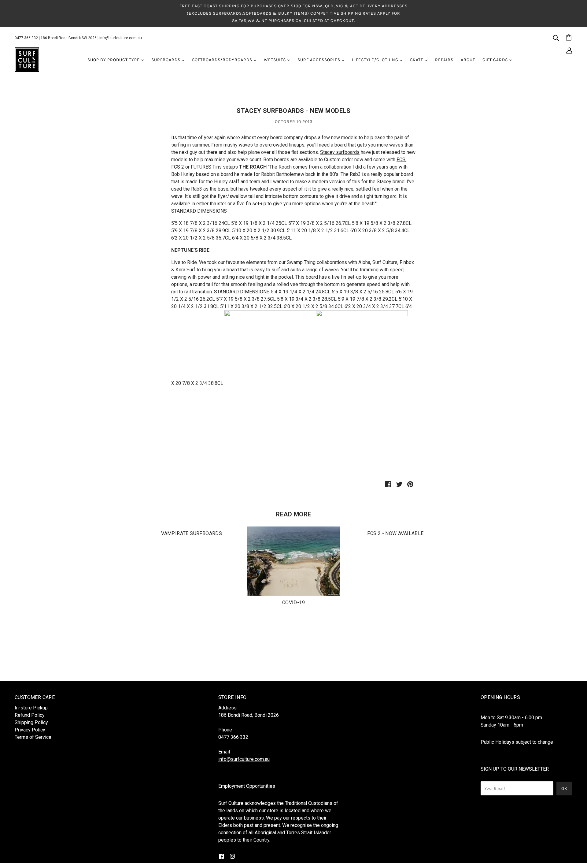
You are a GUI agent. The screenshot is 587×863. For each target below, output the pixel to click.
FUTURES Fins (206, 167)
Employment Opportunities (246, 786)
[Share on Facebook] (388, 484)
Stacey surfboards (340, 152)
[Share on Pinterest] (410, 484)
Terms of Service (33, 737)
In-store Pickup (31, 708)
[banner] (27, 59)
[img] (556, 37)
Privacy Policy (30, 730)
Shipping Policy (31, 722)
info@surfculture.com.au (120, 38)
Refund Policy (30, 715)
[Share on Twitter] (399, 484)
